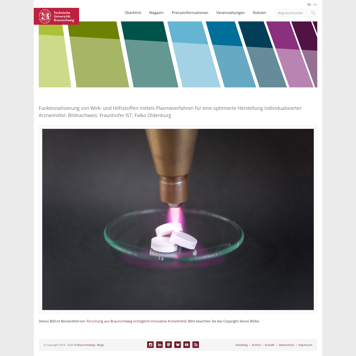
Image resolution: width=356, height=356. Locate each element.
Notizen (259, 12)
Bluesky (177, 344)
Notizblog (242, 345)
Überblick (133, 12)
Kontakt (270, 345)
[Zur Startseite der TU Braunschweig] (56, 15)
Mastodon (168, 344)
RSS (195, 344)
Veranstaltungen (230, 12)
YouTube (186, 344)
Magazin (156, 12)
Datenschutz (286, 345)
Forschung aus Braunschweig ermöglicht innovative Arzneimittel (136, 321)
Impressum (305, 345)
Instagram (150, 344)
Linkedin (159, 344)
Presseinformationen (190, 12)
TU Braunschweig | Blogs (89, 345)
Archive (256, 345)
